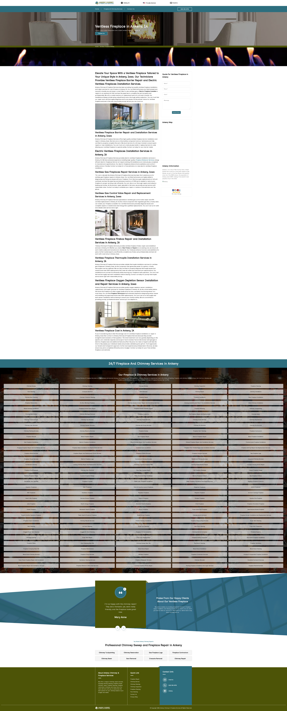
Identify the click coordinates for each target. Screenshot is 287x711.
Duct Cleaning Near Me (87, 543)
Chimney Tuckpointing (256, 408)
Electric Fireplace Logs (87, 459)
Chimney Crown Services (31, 419)
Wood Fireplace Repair (87, 436)
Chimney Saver (256, 414)
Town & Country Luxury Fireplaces (143, 487)
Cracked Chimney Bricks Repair (256, 464)
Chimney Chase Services (143, 419)
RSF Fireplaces (31, 492)
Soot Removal (143, 391)
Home (97, 9)
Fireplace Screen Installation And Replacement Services (255, 515)
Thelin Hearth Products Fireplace (87, 515)
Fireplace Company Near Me (31, 549)
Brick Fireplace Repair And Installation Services (31, 565)
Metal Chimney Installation (31, 408)
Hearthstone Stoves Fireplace (255, 509)
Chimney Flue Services (256, 419)
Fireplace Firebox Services (143, 453)
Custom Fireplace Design (87, 476)
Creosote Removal (87, 391)
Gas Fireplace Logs (256, 453)
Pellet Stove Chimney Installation (143, 476)
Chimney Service (143, 386)
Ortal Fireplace (200, 504)
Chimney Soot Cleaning (31, 397)
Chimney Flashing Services (31, 431)
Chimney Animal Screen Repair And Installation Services (199, 403)
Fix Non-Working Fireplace (87, 403)
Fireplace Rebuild (31, 436)
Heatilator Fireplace (87, 492)
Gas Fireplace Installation (31, 442)
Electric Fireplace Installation (87, 442)
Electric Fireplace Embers (200, 476)
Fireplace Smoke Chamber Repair (143, 408)
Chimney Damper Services (87, 425)
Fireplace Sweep (143, 431)
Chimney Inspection (199, 386)
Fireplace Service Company (143, 532)
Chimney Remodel (200, 560)
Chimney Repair (199, 391)
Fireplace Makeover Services (143, 560)
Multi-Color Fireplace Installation (143, 481)
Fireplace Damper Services (199, 453)
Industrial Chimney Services (256, 459)
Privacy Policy (134, 697)
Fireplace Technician (255, 543)
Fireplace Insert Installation (31, 520)
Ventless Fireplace (143, 554)
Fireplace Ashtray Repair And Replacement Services (255, 447)
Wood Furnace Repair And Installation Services (143, 442)
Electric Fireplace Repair (199, 436)
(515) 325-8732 (185, 9)
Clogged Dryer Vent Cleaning (31, 532)
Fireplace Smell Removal (31, 470)
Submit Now (176, 112)
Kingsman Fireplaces (199, 487)
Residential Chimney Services (200, 459)
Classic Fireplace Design (255, 470)
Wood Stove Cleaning (256, 549)
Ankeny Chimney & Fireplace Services (170, 708)
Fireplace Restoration (31, 403)
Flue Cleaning (31, 391)
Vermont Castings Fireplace (255, 492)
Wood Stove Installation (199, 549)
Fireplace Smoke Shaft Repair (87, 408)
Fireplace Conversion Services (199, 554)
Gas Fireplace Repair (143, 436)
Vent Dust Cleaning (199, 526)
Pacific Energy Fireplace (87, 504)
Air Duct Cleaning (87, 526)
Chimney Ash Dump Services (143, 425)
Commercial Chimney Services (143, 459)
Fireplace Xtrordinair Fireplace (255, 504)
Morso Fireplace (143, 509)
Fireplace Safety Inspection (199, 537)
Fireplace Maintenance (87, 549)
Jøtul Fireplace (31, 504)
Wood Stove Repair (143, 549)
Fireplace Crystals (87, 481)
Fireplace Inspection (143, 414)
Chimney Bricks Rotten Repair (199, 464)
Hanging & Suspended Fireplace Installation (256, 554)
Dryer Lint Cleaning (143, 526)
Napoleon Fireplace (143, 492)
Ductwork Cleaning (199, 543)
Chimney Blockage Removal (87, 414)
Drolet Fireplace (31, 509)
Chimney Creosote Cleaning (87, 397)
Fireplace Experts (256, 532)
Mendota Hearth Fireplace (143, 504)
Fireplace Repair (143, 397)
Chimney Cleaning (87, 386)
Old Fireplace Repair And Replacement (199, 414)
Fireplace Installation (199, 397)
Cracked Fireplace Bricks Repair (143, 565)
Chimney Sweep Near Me (143, 543)
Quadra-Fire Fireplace (256, 498)
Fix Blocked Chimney (31, 464)
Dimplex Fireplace (199, 498)
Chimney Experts (31, 537)
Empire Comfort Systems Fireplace (31, 515)
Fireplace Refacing (200, 408)
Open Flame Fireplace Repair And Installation (31, 560)
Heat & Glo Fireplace (31, 498)
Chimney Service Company (199, 532)
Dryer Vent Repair (87, 537)
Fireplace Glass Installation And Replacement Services (87, 447)
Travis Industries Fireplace (199, 509)
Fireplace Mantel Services (256, 565)
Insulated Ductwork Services (256, 560)
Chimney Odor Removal (87, 470)
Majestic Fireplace (200, 492)
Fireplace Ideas (31, 543)
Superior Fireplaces (31, 487)
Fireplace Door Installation (143, 447)
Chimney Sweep (31, 386)
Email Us (175, 3)
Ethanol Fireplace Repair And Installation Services (199, 442)
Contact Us (130, 9)
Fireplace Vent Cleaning (199, 431)
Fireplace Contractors (256, 431)
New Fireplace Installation (256, 397)
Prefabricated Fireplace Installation (256, 442)
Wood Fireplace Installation (255, 436)
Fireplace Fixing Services (87, 554)
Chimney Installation (255, 391)
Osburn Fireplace (143, 498)
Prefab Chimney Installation (143, 520)
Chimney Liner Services (31, 425)
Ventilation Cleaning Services (87, 560)
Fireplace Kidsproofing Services (199, 520)
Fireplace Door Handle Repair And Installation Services (200, 447)
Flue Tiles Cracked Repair (143, 470)
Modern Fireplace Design (31, 476)
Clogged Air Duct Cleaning (87, 532)
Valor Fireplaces (87, 487)
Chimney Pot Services (200, 425)
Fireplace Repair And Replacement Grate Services (87, 453)
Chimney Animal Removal (199, 515)
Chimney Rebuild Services (87, 520)
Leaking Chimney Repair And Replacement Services (87, 464)
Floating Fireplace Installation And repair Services (199, 565)
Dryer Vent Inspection (256, 526)
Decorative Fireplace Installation (256, 537)
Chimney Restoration (31, 414)
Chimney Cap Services (87, 419)
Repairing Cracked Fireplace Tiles (143, 464)
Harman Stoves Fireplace (87, 498)
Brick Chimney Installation (256, 403)
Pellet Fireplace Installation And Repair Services (199, 481)
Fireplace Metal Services (31, 453)
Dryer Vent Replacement (143, 537)
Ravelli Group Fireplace (143, 515)
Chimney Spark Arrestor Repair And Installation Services (143, 403)
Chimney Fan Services (256, 425)
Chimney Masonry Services (87, 431)
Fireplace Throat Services (31, 459)
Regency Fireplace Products (256, 481)
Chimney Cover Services (199, 419)
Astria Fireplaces (255, 487)
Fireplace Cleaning (256, 386)
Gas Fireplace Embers (256, 476)
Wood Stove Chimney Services (31, 554)
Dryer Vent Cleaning (255, 520)
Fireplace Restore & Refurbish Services (87, 565)
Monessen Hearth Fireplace (87, 509)
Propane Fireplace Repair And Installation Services (31, 447)
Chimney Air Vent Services (31, 481)
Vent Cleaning (31, 526)
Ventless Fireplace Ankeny (107, 46)
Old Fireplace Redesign (199, 470)
